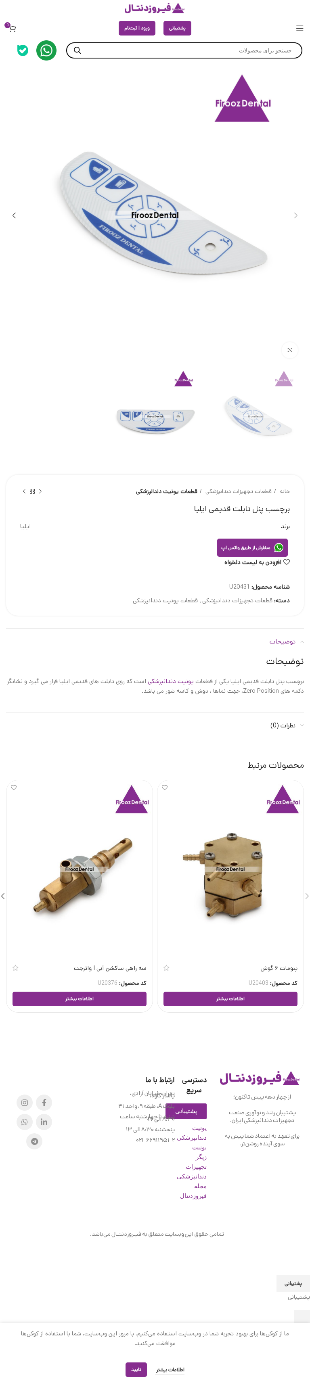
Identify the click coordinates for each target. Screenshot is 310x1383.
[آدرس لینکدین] (44, 1122)
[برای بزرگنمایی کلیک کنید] (290, 350)
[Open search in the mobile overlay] (184, 50)
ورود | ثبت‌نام (137, 28)
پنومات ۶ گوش (278, 968)
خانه (284, 491)
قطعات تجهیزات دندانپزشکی (238, 491)
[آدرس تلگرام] (34, 1141)
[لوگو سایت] (155, 8)
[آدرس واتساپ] (25, 1122)
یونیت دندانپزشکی (171, 681)
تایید (136, 1369)
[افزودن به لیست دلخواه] (164, 787)
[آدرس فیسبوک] (44, 1103)
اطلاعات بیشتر (169, 1370)
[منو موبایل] (300, 28)
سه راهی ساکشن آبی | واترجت (110, 968)
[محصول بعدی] (24, 492)
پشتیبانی (177, 28)
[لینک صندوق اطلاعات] (46, 50)
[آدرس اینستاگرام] (25, 1103)
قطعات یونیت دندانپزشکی (166, 491)
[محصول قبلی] (40, 492)
